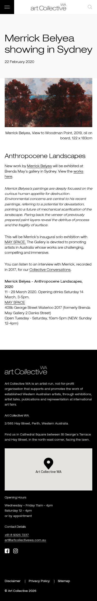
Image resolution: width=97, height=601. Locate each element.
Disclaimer (12, 581)
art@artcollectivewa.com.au (25, 540)
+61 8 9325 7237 (17, 535)
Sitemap (64, 581)
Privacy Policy (39, 581)
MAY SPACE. (15, 242)
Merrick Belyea (39, 166)
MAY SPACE (15, 302)
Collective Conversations (50, 270)
